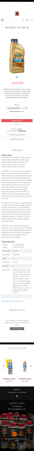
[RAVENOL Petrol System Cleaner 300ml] (9, 366)
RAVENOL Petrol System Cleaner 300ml (9, 379)
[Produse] (2, 20)
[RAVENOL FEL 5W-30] (17, 56)
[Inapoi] (1, 25)
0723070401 (18, 406)
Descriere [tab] (17, 150)
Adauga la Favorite (17, 135)
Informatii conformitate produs (12, 301)
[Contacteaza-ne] (23, 20)
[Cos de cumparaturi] (27, 20)
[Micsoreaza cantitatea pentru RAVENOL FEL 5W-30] (14, 116)
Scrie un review (17, 328)
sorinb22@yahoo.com (18, 409)
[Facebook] (17, 396)
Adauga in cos (17, 120)
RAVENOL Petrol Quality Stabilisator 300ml (25, 379)
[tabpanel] (17, 56)
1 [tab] (17, 77)
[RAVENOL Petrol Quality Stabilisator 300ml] (25, 366)
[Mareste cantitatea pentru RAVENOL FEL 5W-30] (19, 116)
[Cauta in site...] (32, 20)
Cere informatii (17, 139)
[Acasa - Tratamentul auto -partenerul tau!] (17, 13)
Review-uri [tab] (17, 310)
